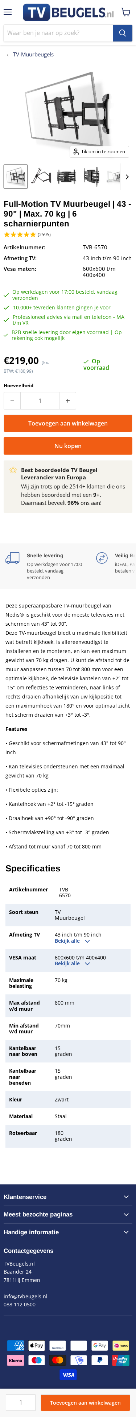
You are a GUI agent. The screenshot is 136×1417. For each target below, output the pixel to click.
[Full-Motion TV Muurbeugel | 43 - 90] (15, 176)
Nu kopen (68, 446)
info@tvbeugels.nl (26, 1296)
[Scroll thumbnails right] (126, 176)
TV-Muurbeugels (33, 54)
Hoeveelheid (18, 385)
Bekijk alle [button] (68, 941)
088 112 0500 (20, 1304)
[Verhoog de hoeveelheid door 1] (67, 400)
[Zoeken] (122, 33)
